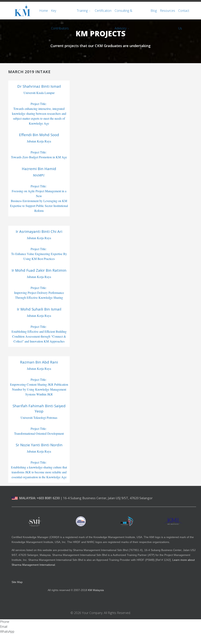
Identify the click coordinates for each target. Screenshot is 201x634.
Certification (103, 10)
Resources (167, 10)
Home (43, 10)
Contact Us (183, 13)
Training (82, 10)
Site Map (17, 582)
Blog (154, 10)
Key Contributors (60, 13)
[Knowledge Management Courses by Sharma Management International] (35, 521)
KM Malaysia (96, 590)
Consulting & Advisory (123, 13)
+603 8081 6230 (48, 498)
